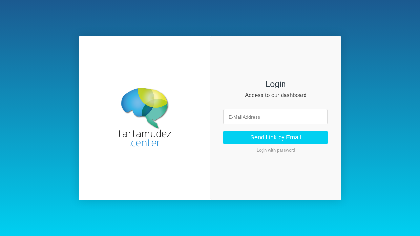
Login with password (276, 150)
